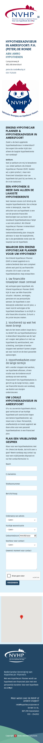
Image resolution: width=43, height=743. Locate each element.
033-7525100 (11, 73)
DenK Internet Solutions (27, 736)
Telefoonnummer (13, 484)
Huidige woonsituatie (15, 526)
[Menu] (38, 17)
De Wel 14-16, (33, 708)
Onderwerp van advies (15, 516)
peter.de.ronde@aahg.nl (15, 69)
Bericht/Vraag (11, 494)
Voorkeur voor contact (15, 541)
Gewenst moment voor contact (18, 551)
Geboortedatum (12, 536)
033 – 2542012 (33, 714)
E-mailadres (11, 474)
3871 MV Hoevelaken (30, 711)
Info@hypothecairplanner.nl (27, 705)
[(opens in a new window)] (15, 736)
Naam (8, 464)
